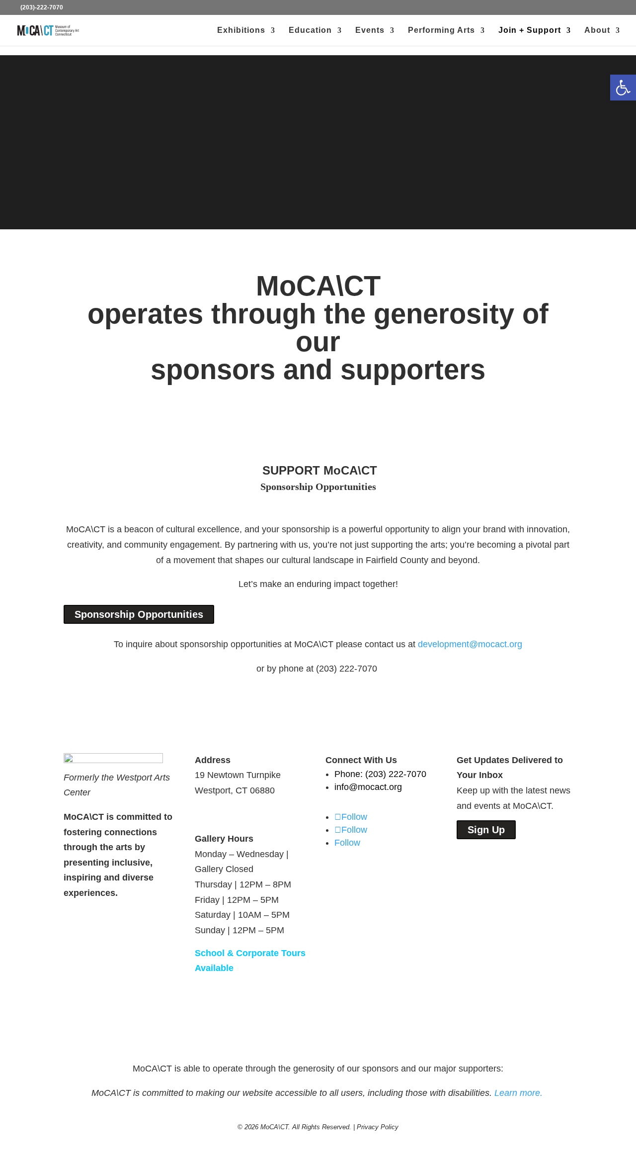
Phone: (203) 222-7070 (380, 774)
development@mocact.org (470, 644)
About (597, 30)
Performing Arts (441, 30)
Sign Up (486, 829)
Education (310, 30)
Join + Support (529, 30)
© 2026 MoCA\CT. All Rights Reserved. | (297, 1127)
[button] (623, 87)
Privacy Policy (377, 1127)
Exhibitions (241, 30)
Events (370, 30)
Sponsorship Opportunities (139, 614)
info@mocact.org (368, 787)
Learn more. (519, 1093)
